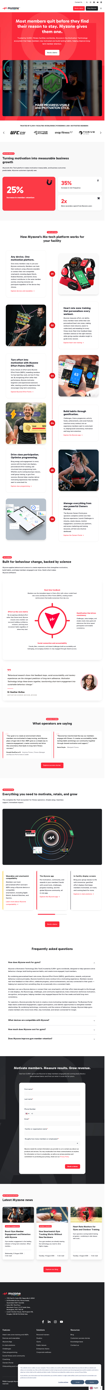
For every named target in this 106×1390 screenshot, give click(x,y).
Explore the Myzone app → (73, 435)
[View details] (87, 2)
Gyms (38, 1342)
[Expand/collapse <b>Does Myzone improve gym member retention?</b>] (94, 1039)
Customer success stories (80, 1338)
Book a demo (79, 8)
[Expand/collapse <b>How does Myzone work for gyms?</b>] (94, 963)
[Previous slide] (3, 132)
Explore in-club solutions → (84, 894)
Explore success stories (52, 765)
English (96, 1388)
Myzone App (7, 1342)
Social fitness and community (13, 1356)
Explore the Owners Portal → (74, 535)
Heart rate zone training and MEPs (15, 1335)
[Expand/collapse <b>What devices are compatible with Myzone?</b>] (94, 1021)
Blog (72, 1335)
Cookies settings (63, 1382)
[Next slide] (100, 132)
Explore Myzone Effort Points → (22, 392)
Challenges (6, 1349)
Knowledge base (76, 1342)
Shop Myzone (91, 8)
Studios (39, 1338)
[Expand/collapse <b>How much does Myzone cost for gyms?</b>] (94, 1030)
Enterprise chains (42, 1349)
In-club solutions (8, 1345)
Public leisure (41, 1345)
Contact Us (78, 2)
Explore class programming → (21, 486)
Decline (92, 1382)
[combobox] (52, 1143)
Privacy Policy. (64, 1157)
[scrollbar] (52, 914)
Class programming (9, 1352)
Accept (78, 1382)
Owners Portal (7, 1363)
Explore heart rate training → (74, 343)
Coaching (6, 1359)
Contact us (74, 1345)
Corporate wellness (43, 1352)
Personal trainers (42, 1335)
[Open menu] (101, 8)
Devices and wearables (11, 1338)
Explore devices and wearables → (23, 291)
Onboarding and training (11, 1366)
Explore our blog (52, 1269)
